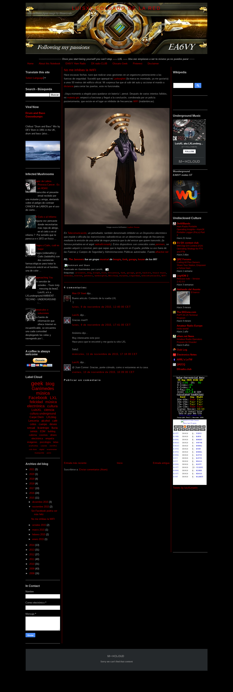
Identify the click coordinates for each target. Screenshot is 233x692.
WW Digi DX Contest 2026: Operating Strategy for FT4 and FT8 (190, 249)
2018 (32, 483)
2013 (32, 549)
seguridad (134, 276)
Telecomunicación (77, 233)
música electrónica (42, 404)
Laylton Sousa (133, 227)
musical (104, 259)
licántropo (43, 427)
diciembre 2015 (40, 502)
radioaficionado (103, 244)
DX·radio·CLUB (99, 63)
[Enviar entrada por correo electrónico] (106, 269)
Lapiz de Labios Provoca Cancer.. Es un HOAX (47, 185)
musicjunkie (39, 453)
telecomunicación (150, 276)
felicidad (36, 402)
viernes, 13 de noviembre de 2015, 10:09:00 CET (103, 372)
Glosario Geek (120, 63)
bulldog (51, 431)
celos (33, 424)
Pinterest (137, 63)
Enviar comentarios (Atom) (93, 469)
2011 (32, 559)
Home (30, 63)
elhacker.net (161, 252)
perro (49, 453)
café (54, 420)
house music (159, 273)
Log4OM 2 (182, 275)
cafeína (33, 435)
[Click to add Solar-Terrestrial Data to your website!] (190, 417)
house (141, 259)
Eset (104, 273)
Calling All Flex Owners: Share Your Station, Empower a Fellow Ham (191, 265)
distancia (68, 86)
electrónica (37, 438)
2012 (32, 554)
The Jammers (76, 259)
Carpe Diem (36, 417)
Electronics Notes (187, 354)
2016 (32, 493)
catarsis (44, 446)
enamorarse (52, 449)
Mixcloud (113, 276)
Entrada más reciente (75, 463)
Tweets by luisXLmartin (185, 487)
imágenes (32, 442)
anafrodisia (33, 446)
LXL (53, 397)
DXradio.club (184, 369)
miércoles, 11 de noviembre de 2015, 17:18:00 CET (104, 354)
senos (33, 431)
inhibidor (68, 276)
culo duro (33, 449)
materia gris (73, 97)
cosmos (43, 435)
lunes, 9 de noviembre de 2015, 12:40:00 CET (101, 306)
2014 (32, 545)
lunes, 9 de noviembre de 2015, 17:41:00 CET (101, 324)
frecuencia (113, 273)
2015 (32, 497)
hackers (147, 273)
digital (41, 449)
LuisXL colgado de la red (116, 8)
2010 (32, 564)
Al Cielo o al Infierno (45, 216)
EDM (42, 431)
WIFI (135, 101)
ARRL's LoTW (184, 359)
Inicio (120, 463)
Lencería (33, 420)
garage (132, 259)
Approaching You (44, 277)
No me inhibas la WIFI (43, 519)
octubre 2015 (39, 525)
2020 (32, 474)
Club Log (182, 349)
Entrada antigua (161, 463)
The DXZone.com (186, 312)
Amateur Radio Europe (189, 325)
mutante (123, 276)
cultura (52, 406)
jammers (160, 244)
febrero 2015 (39, 534)
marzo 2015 (38, 529)
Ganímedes (43, 388)
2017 (32, 488)
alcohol (45, 420)
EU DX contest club (188, 242)
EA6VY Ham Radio (76, 63)
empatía (50, 438)
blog (50, 383)
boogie (117, 259)
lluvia (55, 427)
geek (37, 383)
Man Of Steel (79, 293)
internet (78, 276)
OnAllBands (183, 223)
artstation (80, 273)
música (43, 393)
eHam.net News (185, 336)
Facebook (38, 397)
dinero (53, 435)
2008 (32, 573)
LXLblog (51, 417)
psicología (45, 442)
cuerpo (43, 424)
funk (124, 259)
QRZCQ (181, 364)
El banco (195, 292)
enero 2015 (38, 539)
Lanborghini (120, 78)
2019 (32, 478)
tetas (55, 442)
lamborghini (101, 276)
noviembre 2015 (41, 506)
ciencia (49, 410)
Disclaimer (153, 63)
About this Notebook (49, 63)
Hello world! (183, 328)
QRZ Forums (184, 259)
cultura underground (43, 413)
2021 (32, 469)
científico (53, 446)
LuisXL (36, 410)
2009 (32, 568)
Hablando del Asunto (188, 289)
